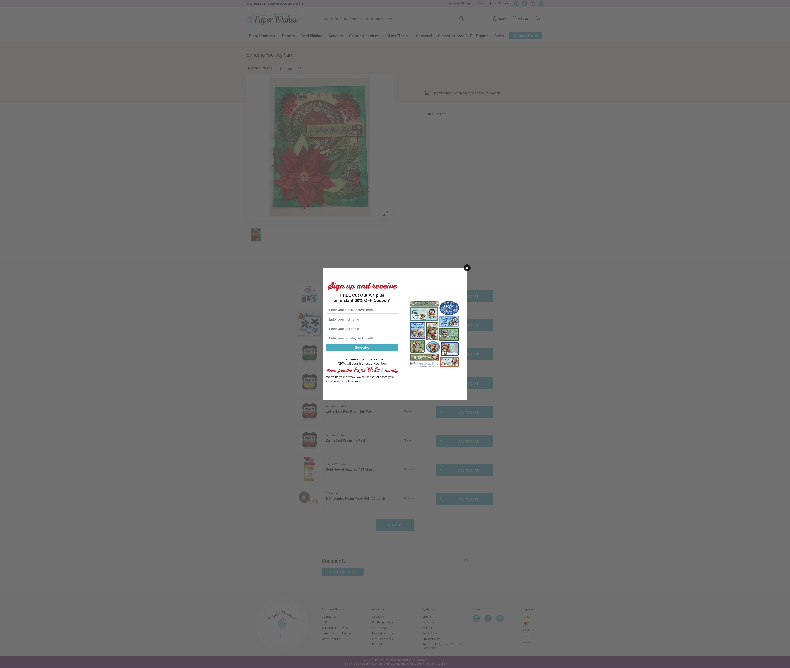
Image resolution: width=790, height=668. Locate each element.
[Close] (467, 267)
